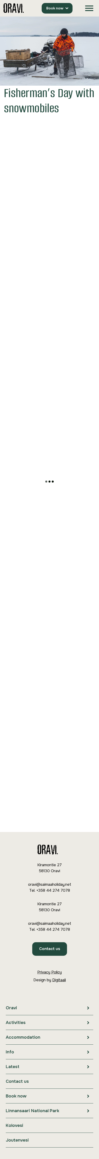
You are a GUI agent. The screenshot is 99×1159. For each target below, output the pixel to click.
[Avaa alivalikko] (88, 1008)
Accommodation (23, 1037)
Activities (16, 1022)
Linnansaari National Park (32, 1111)
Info (10, 1052)
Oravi (11, 1008)
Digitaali (59, 980)
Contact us (49, 948)
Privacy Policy (49, 972)
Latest (12, 1066)
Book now (54, 8)
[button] (89, 8)
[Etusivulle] (13, 8)
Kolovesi (14, 1125)
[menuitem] (49, 1008)
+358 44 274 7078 (53, 890)
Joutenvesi (17, 1140)
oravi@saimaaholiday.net (49, 884)
